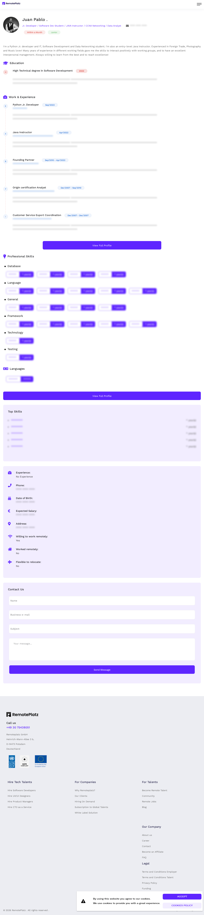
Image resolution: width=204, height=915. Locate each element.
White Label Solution (86, 812)
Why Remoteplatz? (85, 790)
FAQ (144, 857)
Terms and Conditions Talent (157, 877)
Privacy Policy (149, 883)
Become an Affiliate (152, 852)
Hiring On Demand (85, 801)
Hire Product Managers (20, 801)
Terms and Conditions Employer (159, 871)
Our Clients (81, 796)
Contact (146, 846)
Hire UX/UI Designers (19, 796)
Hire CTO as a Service (19, 807)
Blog (144, 807)
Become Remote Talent (154, 790)
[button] (182, 897)
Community (148, 796)
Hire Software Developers (22, 790)
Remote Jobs (149, 801)
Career (145, 840)
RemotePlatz (19, 910)
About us (147, 835)
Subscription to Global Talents (91, 807)
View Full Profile (102, 245)
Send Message (102, 669)
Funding (146, 888)
